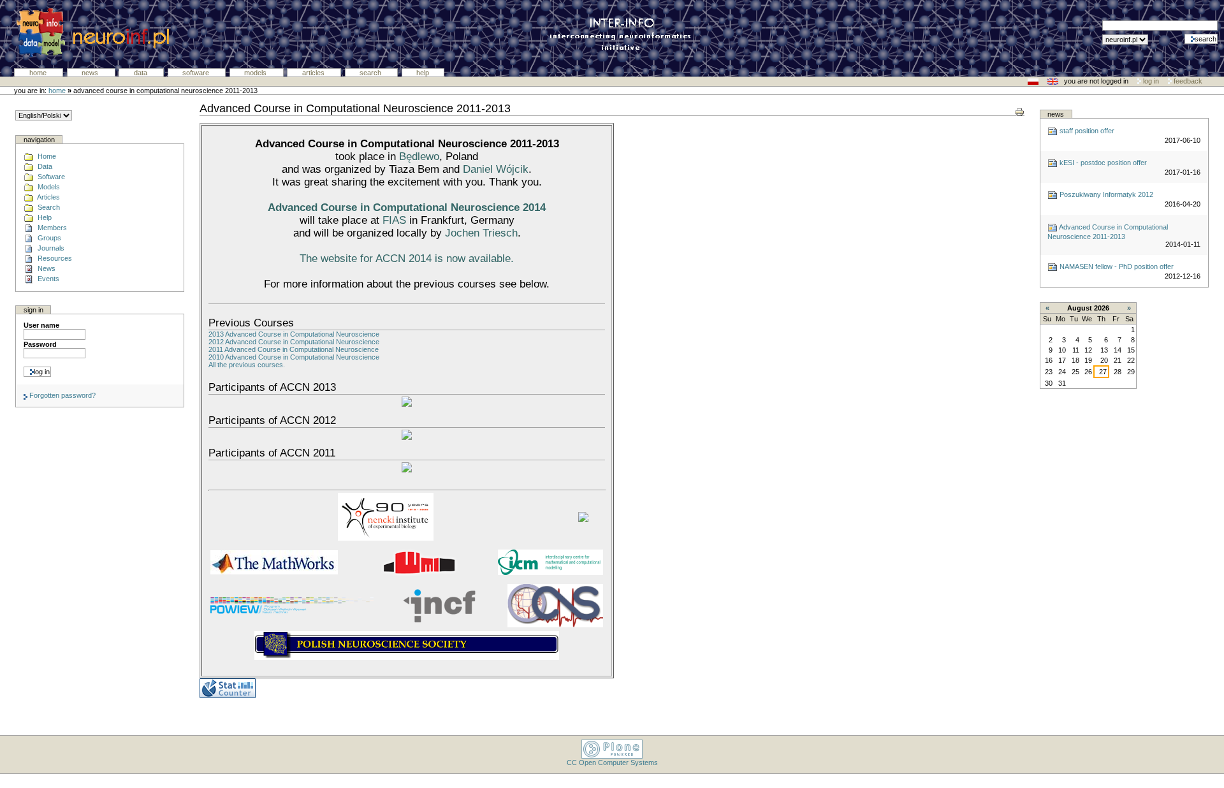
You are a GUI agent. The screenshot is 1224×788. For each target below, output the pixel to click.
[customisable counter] (228, 688)
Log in (1151, 81)
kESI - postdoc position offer (1102, 162)
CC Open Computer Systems (612, 762)
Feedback (1187, 81)
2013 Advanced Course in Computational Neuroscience (293, 334)
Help (422, 73)
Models (256, 73)
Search (371, 73)
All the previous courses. (246, 364)
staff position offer (1086, 131)
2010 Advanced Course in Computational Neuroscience (293, 357)
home (57, 90)
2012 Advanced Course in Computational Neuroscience (293, 342)
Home (38, 73)
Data (141, 73)
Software (196, 73)
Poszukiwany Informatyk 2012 (1105, 194)
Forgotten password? (61, 395)
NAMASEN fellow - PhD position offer (1116, 266)
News (91, 73)
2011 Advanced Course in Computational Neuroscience (293, 349)
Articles (314, 73)
